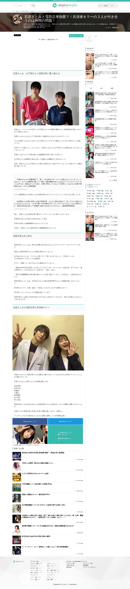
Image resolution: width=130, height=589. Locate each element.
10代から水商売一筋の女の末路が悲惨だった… (38, 463)
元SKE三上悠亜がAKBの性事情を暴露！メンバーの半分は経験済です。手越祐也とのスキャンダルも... (106, 146)
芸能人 (91, 193)
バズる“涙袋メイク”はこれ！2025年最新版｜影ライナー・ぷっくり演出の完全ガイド (106, 73)
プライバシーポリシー (89, 567)
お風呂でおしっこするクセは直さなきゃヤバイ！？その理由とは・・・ (106, 163)
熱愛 (106, 204)
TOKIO (102, 201)
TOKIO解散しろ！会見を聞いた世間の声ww (37, 484)
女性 (102, 207)
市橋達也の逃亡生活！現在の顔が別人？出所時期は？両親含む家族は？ (105, 93)
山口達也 (92, 201)
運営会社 (69, 567)
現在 (109, 193)
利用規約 (85, 565)
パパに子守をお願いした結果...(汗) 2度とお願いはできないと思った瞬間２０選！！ (106, 64)
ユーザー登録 (103, 5)
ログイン (112, 5)
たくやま (107, 133)
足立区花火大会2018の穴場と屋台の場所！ (36, 536)
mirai (107, 68)
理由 (108, 196)
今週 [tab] (90, 88)
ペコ (75, 459)
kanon (107, 239)
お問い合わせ (70, 565)
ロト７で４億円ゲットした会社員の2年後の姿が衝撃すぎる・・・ (106, 171)
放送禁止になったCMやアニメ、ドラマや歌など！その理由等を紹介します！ (106, 129)
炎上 (109, 191)
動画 (99, 196)
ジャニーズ (92, 207)
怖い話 (109, 199)
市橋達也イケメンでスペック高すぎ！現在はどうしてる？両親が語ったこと (106, 111)
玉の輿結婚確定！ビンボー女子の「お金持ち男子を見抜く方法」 (44, 505)
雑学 (90, 204)
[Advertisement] (48, 53)
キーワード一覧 (87, 563)
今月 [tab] (101, 88)
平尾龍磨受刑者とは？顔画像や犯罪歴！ (105, 119)
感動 (98, 204)
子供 (91, 199)
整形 (99, 199)
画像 (100, 193)
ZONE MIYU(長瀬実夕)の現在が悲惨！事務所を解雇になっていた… (105, 154)
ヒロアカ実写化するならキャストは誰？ (35, 473)
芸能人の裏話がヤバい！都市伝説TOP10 (36, 494)
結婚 (91, 196)
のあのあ (107, 141)
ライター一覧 (70, 563)
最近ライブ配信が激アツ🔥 (50, 39)
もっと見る (113, 180)
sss (111, 60)
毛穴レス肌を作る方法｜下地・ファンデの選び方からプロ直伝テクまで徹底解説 (106, 56)
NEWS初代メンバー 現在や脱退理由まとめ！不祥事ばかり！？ (105, 137)
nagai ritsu (107, 150)
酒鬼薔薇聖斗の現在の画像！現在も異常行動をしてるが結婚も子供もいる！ (106, 102)
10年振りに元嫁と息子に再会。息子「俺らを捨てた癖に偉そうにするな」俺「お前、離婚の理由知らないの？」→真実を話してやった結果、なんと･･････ (52, 516)
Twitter (91, 191)
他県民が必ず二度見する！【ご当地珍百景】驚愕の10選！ (106, 225)
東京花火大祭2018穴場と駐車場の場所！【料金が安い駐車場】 (43, 452)
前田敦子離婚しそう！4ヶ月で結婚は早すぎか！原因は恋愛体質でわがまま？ (48, 526)
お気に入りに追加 (77, 36)
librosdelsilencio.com (22, 189)
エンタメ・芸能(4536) (112, 27)
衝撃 (100, 191)
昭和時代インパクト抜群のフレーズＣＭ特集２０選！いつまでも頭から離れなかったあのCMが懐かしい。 (106, 234)
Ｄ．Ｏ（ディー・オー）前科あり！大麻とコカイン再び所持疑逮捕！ (45, 547)
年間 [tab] (111, 88)
